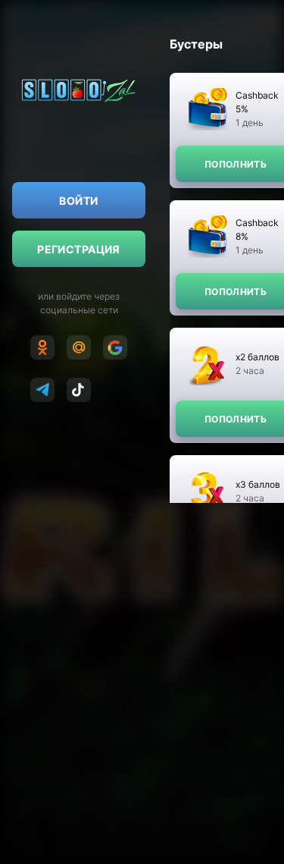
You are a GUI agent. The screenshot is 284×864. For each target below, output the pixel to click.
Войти (78, 200)
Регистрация (78, 249)
